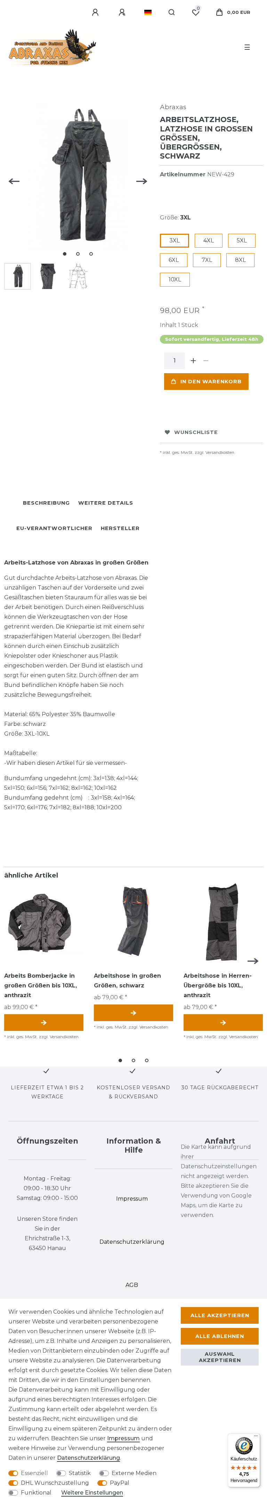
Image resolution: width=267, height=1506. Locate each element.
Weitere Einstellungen (92, 1492)
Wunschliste (196, 432)
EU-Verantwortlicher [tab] (54, 528)
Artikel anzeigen (43, 1022)
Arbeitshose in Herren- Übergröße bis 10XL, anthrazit (218, 985)
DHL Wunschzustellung (55, 1483)
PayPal (119, 1483)
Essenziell (34, 1473)
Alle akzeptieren (220, 1315)
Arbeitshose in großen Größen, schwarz (127, 980)
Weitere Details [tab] (105, 503)
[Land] (148, 12)
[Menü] (256, 1437)
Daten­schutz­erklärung (88, 1458)
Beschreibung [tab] (46, 503)
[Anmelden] (96, 12)
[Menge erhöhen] (193, 360)
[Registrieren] (123, 12)
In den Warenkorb (211, 381)
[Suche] (172, 12)
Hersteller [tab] (120, 528)
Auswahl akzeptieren (220, 1357)
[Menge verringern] (206, 360)
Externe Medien (134, 1473)
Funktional (36, 1492)
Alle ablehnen (219, 1336)
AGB (132, 1285)
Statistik (80, 1473)
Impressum (123, 1438)
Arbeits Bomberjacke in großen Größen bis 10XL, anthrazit (40, 985)
